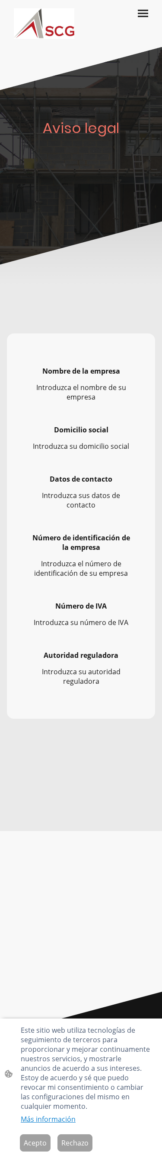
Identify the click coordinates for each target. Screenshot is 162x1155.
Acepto (35, 1143)
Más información (48, 1119)
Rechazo (75, 1143)
